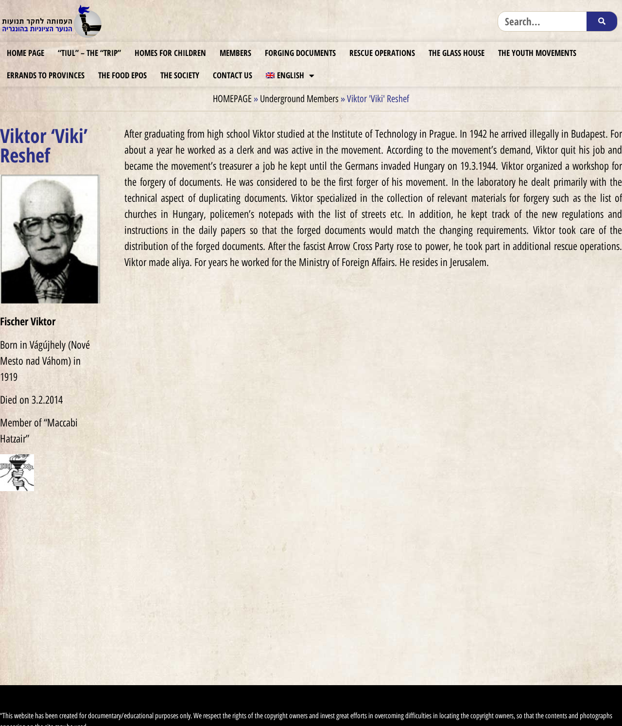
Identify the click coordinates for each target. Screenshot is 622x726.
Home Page (25, 52)
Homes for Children (170, 52)
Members (235, 52)
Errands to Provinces (46, 75)
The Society (179, 75)
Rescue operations (382, 52)
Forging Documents (300, 52)
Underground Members (299, 99)
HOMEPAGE (232, 99)
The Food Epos (122, 75)
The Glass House (456, 52)
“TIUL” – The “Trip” (89, 52)
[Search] (602, 21)
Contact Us (232, 75)
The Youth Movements (537, 52)
